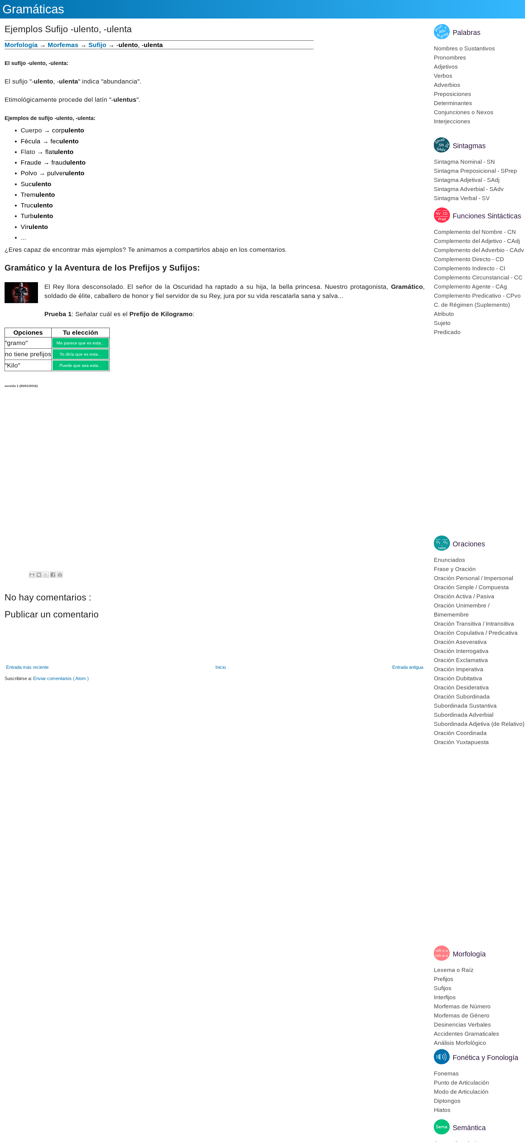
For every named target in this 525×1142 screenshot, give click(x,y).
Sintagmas (469, 146)
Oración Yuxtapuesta (461, 742)
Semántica (469, 1128)
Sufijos (442, 988)
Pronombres (450, 57)
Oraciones (469, 544)
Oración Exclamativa (461, 660)
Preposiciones (452, 94)
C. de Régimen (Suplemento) (472, 305)
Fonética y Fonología (485, 1058)
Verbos (443, 76)
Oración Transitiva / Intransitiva (474, 624)
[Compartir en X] (46, 579)
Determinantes (453, 103)
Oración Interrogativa (461, 651)
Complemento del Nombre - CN (475, 232)
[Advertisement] (369, 82)
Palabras (467, 32)
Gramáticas (33, 9)
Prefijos (443, 979)
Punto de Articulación (461, 1082)
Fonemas (446, 1073)
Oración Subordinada (462, 696)
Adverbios (447, 85)
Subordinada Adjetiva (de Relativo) (479, 724)
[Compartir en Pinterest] (60, 579)
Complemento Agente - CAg (470, 286)
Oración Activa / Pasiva (464, 596)
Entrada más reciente (27, 671)
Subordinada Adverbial (463, 715)
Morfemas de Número (462, 1006)
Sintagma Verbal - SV (462, 198)
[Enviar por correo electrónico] (32, 579)
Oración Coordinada (460, 733)
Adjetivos (446, 66)
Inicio (220, 671)
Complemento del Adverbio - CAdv (479, 250)
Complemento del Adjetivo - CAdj (477, 241)
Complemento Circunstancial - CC (478, 277)
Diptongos (447, 1101)
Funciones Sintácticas (487, 216)
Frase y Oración (455, 569)
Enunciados (449, 560)
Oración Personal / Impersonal (473, 578)
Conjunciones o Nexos (463, 112)
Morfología (469, 954)
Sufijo (97, 44)
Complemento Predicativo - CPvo (477, 295)
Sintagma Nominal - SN (464, 162)
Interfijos (445, 997)
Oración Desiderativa (461, 687)
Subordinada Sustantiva (465, 706)
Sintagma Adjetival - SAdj (466, 180)
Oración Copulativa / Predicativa (476, 633)
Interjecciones (452, 121)
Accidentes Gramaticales (466, 1034)
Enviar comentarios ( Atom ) (61, 683)
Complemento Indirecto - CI (469, 268)
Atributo (444, 314)
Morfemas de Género (461, 1015)
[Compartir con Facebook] (53, 579)
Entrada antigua (407, 671)
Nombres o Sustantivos (464, 48)
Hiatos (442, 1110)
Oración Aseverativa (460, 642)
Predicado (447, 332)
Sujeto (442, 323)
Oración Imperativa (458, 669)
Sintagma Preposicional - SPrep (475, 171)
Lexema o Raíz (454, 970)
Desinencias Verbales (462, 1024)
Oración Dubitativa (458, 678)
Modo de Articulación (461, 1092)
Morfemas (63, 44)
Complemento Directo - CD (469, 259)
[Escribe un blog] (39, 579)
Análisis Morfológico (460, 1043)
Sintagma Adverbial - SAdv (469, 189)
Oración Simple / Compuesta (471, 587)
